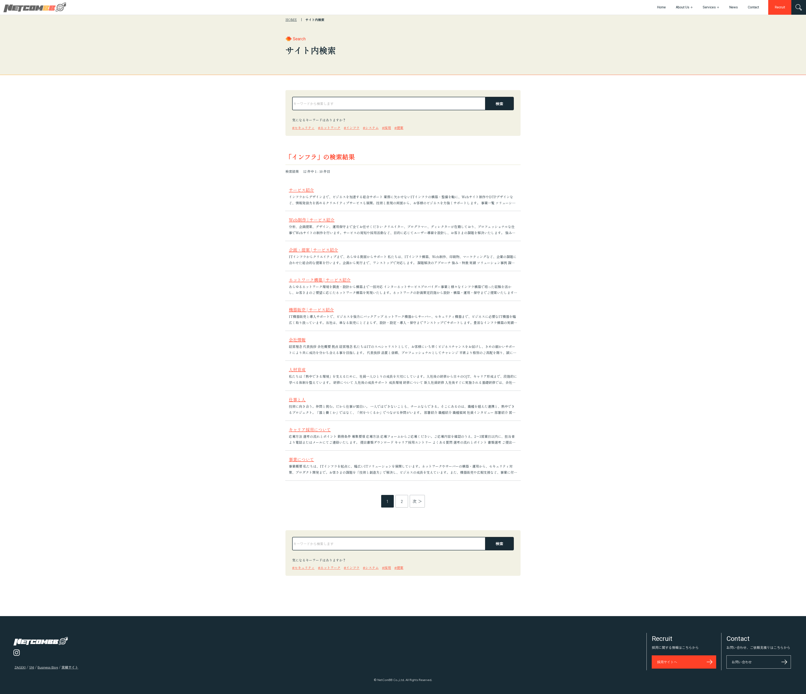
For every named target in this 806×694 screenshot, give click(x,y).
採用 (387, 127)
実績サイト (69, 667)
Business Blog (48, 667)
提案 (400, 127)
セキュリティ (304, 127)
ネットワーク (330, 127)
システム (372, 127)
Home (661, 7)
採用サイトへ (667, 661)
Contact (753, 7)
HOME (291, 19)
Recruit (780, 7)
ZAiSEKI (20, 667)
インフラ (353, 127)
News (733, 7)
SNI (31, 667)
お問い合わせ (742, 661)
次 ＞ (417, 501)
